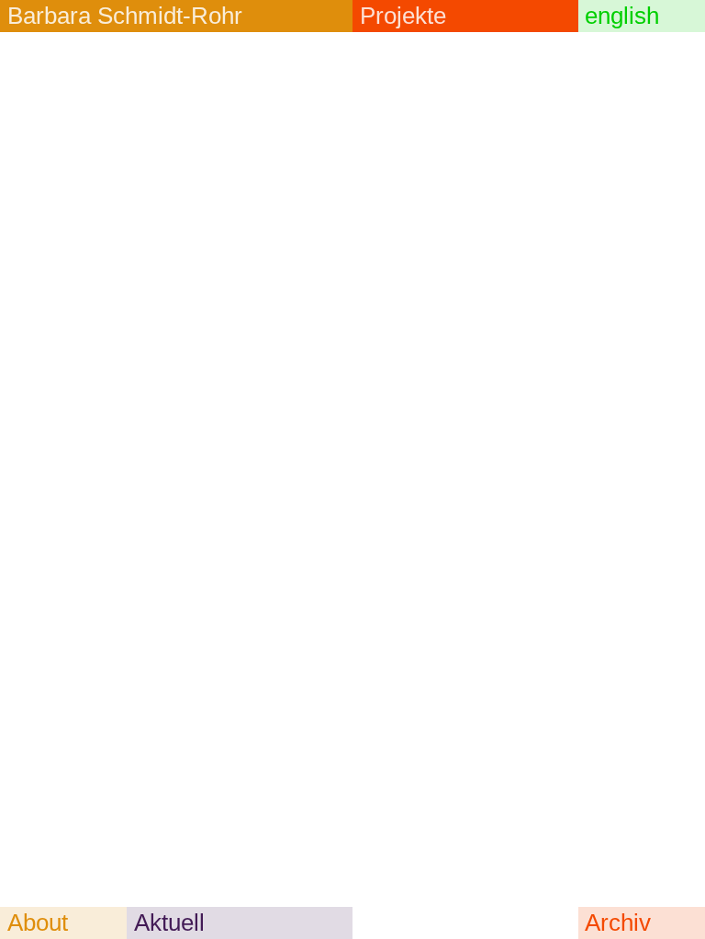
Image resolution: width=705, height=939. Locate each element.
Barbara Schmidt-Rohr (124, 15)
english (622, 15)
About (37, 922)
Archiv (618, 922)
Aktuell (169, 922)
